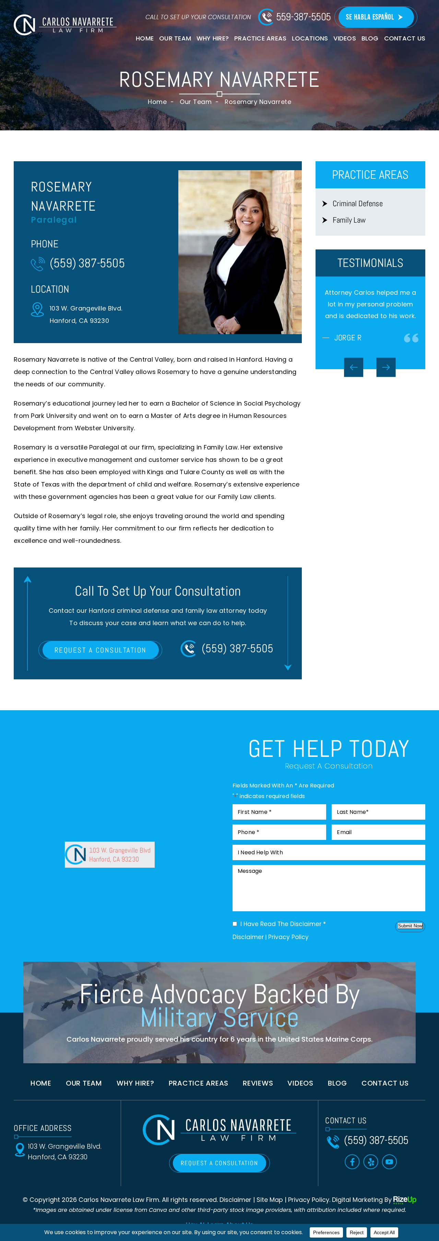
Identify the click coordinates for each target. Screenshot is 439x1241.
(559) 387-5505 (87, 263)
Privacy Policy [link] (308, 1199)
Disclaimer (248, 937)
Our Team (175, 38)
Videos (344, 38)
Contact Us (404, 38)
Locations (310, 38)
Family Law (349, 220)
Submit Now (410, 925)
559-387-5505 (303, 17)
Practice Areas (260, 38)
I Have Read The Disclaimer (283, 924)
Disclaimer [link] (235, 1199)
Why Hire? (213, 38)
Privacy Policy (288, 937)
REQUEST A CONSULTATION (101, 650)
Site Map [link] (270, 1199)
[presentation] (353, 427)
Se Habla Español (370, 17)
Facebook (352, 1161)
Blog (370, 38)
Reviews (258, 1083)
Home (145, 38)
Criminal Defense (358, 204)
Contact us (385, 1083)
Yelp (370, 1161)
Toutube (389, 1161)
